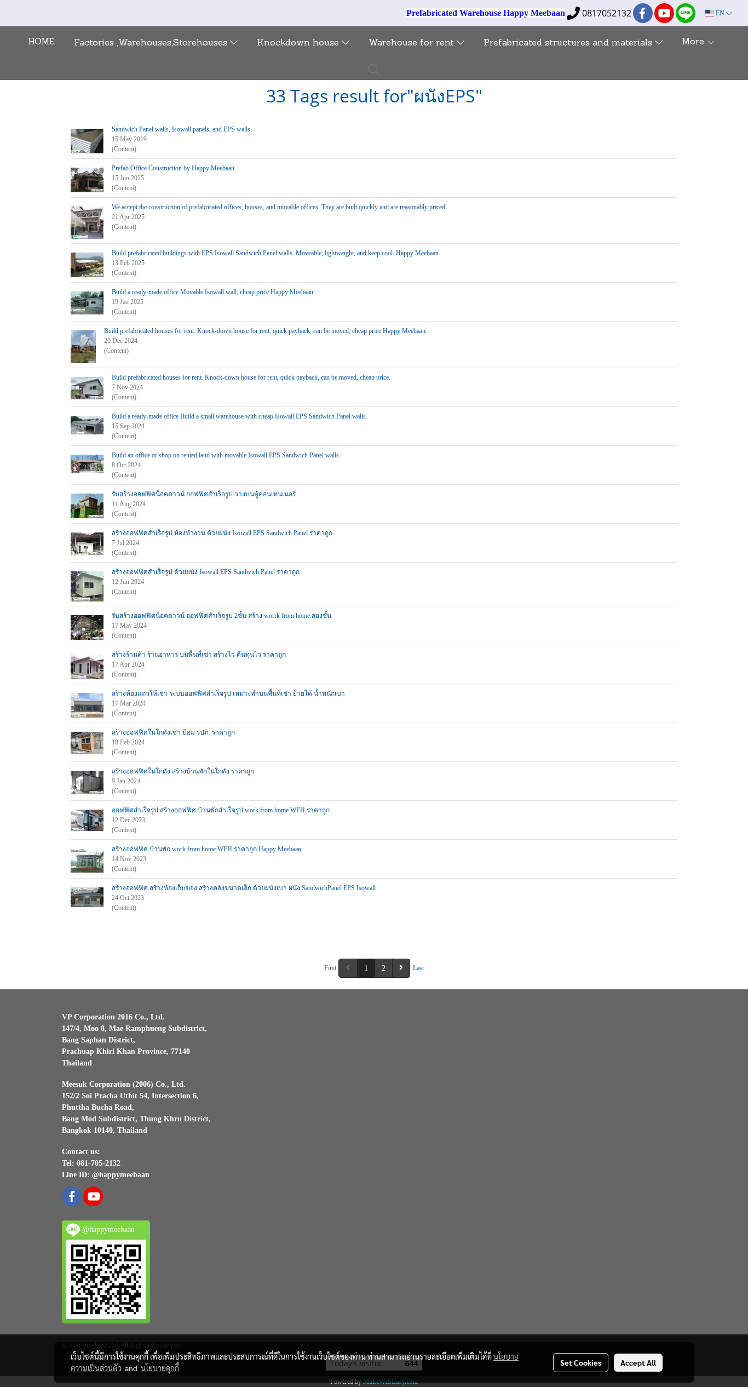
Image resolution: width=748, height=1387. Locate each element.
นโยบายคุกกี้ (160, 1368)
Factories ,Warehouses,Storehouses (152, 43)
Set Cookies (580, 1362)
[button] (374, 69)
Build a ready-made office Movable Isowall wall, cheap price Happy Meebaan (212, 292)
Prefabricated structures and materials (569, 43)
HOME (41, 42)
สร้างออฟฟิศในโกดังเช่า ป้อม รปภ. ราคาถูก (173, 732)
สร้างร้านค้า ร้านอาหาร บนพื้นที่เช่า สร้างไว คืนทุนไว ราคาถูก (199, 654)
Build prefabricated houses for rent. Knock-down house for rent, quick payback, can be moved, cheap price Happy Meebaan (264, 331)
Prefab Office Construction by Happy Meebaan (173, 168)
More (694, 42)
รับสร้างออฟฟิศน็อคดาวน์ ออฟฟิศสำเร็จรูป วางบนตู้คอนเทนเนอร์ (204, 494)
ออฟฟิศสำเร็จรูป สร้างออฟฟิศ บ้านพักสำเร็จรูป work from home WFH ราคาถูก (221, 810)
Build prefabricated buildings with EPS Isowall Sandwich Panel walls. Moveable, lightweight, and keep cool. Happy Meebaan (275, 253)
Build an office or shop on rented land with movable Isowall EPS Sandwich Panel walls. (226, 455)
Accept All (638, 1362)
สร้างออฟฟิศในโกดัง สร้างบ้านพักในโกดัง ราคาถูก (183, 771)
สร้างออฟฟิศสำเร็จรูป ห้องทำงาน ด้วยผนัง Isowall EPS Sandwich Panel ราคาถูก (222, 533)
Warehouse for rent (413, 43)
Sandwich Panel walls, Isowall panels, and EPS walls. (182, 129)
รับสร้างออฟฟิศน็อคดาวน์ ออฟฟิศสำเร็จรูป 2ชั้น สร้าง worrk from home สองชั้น (221, 616)
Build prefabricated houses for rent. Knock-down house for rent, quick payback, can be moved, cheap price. (251, 377)
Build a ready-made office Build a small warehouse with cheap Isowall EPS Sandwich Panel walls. (239, 416)
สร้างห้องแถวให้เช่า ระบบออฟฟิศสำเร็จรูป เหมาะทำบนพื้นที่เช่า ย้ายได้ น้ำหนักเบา (228, 693)
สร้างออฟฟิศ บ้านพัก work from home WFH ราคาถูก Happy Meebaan (206, 849)
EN (720, 13)
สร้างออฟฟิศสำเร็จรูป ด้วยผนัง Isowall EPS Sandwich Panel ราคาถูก (206, 572)
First (330, 968)
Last (418, 968)
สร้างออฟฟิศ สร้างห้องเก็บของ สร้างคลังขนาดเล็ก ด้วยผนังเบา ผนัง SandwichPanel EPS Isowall (244, 888)
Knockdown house (299, 43)
